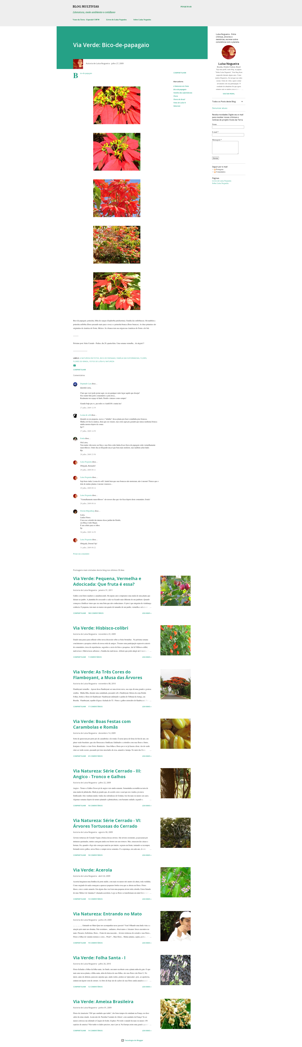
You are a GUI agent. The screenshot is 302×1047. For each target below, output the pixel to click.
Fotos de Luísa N (179, 103)
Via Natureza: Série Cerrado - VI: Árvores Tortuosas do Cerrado (107, 823)
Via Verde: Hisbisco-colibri (100, 628)
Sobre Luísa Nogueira (142, 19)
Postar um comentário (81, 553)
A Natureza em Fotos (181, 86)
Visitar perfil (229, 94)
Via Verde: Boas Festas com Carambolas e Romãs (102, 724)
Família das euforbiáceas (182, 93)
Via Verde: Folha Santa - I (99, 958)
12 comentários (95, 987)
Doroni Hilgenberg (87, 511)
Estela (82, 438)
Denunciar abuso (219, 108)
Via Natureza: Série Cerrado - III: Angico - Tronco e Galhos (107, 773)
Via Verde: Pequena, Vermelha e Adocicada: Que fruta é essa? (107, 581)
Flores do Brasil (179, 99)
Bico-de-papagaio (179, 89)
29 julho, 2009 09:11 (88, 469)
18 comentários (95, 805)
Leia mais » (146, 613)
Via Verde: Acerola (92, 870)
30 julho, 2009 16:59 (88, 532)
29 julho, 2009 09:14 (88, 488)
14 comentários (95, 899)
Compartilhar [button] (179, 73)
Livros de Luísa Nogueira (116, 19)
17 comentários (95, 706)
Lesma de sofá (85, 415)
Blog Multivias (86, 6)
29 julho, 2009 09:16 (88, 503)
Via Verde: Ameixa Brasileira (103, 1001)
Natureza (176, 106)
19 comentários (95, 943)
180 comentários (95, 613)
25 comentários (95, 756)
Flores (175, 96)
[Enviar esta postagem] (74, 366)
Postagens (219, 169)
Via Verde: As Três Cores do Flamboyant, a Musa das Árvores (107, 674)
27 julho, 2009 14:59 (88, 431)
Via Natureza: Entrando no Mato (107, 914)
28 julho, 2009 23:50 (88, 454)
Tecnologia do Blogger (133, 1040)
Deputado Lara (85, 383)
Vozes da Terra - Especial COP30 (86, 19)
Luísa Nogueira (86, 461)
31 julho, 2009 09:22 (88, 547)
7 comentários (95, 657)
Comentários (220, 172)
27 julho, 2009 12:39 (88, 407)
